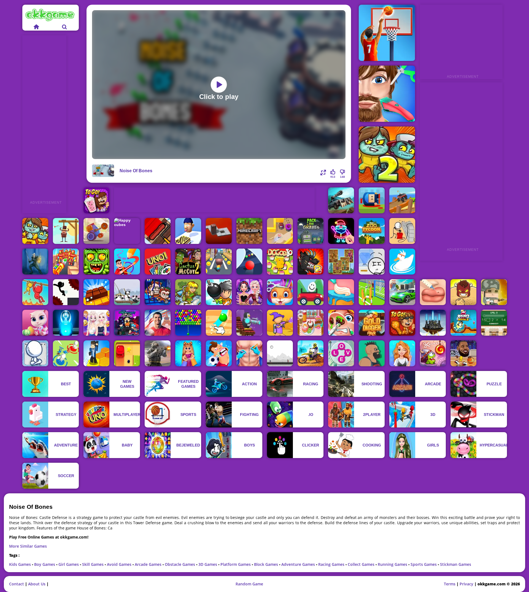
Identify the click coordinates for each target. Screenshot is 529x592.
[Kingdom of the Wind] (433, 323)
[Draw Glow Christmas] (341, 231)
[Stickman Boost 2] (66, 292)
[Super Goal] (372, 292)
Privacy (466, 583)
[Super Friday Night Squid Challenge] (127, 323)
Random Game (249, 583)
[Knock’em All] (66, 262)
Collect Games (362, 564)
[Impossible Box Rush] (127, 353)
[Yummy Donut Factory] (310, 323)
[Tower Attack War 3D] (66, 353)
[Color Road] (249, 262)
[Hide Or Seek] (280, 231)
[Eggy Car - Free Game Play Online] (310, 292)
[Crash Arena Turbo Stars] (96, 231)
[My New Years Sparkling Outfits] (249, 292)
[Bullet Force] (158, 353)
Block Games (266, 564)
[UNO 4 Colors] (158, 262)
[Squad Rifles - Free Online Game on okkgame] (494, 292)
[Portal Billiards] (66, 323)
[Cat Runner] (219, 262)
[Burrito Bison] (463, 292)
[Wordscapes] (341, 353)
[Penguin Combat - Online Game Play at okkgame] (249, 323)
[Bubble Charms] (188, 323)
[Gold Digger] (372, 323)
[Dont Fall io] (96, 353)
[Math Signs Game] (494, 323)
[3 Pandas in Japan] (127, 292)
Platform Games (236, 564)
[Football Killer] (219, 353)
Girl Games (69, 564)
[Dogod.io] (280, 262)
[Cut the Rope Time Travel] (433, 353)
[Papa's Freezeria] (96, 200)
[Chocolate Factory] (96, 292)
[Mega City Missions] (402, 292)
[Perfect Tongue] (188, 231)
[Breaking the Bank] (402, 231)
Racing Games (332, 564)
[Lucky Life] (372, 353)
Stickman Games (455, 564)
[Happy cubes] (127, 231)
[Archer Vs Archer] (280, 353)
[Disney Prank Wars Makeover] (96, 323)
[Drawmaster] (127, 262)
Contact (16, 583)
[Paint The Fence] (158, 231)
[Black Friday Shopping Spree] (188, 353)
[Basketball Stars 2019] (463, 353)
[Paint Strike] (280, 323)
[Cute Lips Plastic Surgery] (433, 292)
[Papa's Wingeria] (402, 323)
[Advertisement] (44, 118)
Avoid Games (120, 564)
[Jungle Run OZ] (96, 262)
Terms (449, 583)
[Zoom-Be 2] (387, 155)
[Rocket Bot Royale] (463, 323)
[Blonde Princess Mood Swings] (402, 353)
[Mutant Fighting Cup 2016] (310, 262)
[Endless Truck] (402, 200)
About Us (36, 583)
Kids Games (20, 564)
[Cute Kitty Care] (35, 323)
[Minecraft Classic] (249, 231)
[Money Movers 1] (158, 292)
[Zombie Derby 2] (341, 200)
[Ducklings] (402, 262)
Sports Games (424, 564)
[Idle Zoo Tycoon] (372, 231)
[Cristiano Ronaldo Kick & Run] (158, 323)
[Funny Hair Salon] (387, 94)
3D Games (208, 564)
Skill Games (93, 564)
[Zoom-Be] (35, 231)
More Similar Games (28, 546)
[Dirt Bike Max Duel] (310, 353)
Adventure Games (298, 564)
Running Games (393, 564)
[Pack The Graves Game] (310, 231)
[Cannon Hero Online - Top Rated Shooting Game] (372, 200)
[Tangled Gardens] (341, 262)
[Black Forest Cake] (341, 292)
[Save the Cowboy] (66, 231)
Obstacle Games (180, 564)
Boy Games (45, 564)
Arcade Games (149, 564)
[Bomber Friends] (219, 292)
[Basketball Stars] (387, 33)
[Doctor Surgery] (249, 353)
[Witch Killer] (35, 262)
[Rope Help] (35, 292)
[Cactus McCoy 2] (188, 262)
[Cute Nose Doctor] (341, 323)
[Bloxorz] (219, 231)
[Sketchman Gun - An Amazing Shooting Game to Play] (35, 353)
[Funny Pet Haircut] (280, 292)
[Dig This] (219, 323)
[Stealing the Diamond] (372, 262)
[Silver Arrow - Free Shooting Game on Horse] (188, 292)
